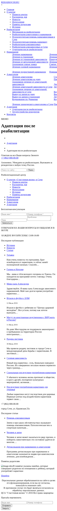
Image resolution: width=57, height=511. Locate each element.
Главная (10, 9)
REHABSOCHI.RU (10, 2)
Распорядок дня (19, 17)
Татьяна (10, 255)
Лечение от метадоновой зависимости (30, 62)
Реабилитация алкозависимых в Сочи (30, 47)
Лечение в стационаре (22, 57)
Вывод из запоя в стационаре (26, 97)
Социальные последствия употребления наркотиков (31, 372)
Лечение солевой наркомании (26, 67)
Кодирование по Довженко (25, 99)
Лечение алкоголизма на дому (26, 79)
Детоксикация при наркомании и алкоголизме (28, 447)
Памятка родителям (21, 24)
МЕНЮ (4, 119)
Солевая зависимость (17, 358)
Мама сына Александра (18, 284)
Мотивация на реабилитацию (26, 32)
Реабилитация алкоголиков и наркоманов (31, 34)
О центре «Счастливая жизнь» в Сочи (25, 179)
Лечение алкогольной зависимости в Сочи (32, 87)
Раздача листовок (15, 339)
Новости (16, 19)
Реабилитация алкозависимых (26, 44)
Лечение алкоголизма (22, 77)
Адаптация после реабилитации (27, 49)
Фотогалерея (18, 22)
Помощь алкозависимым (18, 418)
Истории (16, 27)
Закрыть (5, 508)
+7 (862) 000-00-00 (9, 158)
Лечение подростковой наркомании (29, 72)
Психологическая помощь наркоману (29, 42)
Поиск (30, 170)
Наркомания (12, 52)
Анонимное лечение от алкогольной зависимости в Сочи (29, 90)
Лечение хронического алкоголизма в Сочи (32, 104)
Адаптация (12, 107)
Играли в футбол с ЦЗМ (18, 298)
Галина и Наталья (15, 269)
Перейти (5, 476)
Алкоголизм (12, 74)
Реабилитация (13, 29)
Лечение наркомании (22, 54)
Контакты (11, 114)
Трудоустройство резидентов (25, 112)
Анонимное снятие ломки (24, 64)
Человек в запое (14, 432)
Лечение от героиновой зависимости (29, 59)
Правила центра (19, 14)
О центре (11, 12)
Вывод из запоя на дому (23, 94)
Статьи (10, 250)
